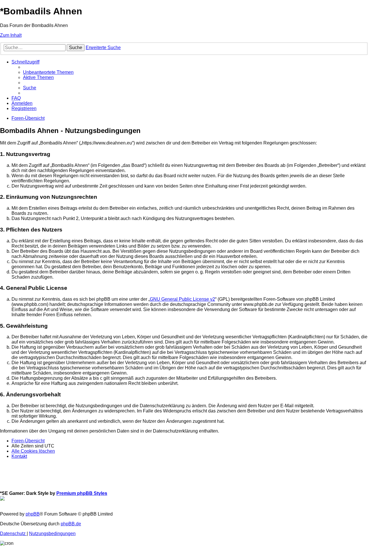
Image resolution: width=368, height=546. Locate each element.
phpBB (33, 514)
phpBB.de (71, 523)
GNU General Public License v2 (182, 299)
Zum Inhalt (11, 35)
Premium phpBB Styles (81, 493)
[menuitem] (48, 72)
